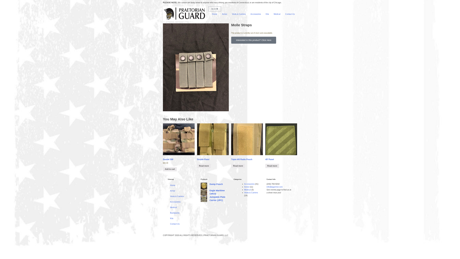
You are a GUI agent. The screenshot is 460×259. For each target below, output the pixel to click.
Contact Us (290, 14)
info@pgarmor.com (275, 187)
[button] (253, 40)
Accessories (255, 14)
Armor (224, 14)
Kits (267, 14)
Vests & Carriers (239, 14)
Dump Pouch (216, 184)
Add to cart (170, 169)
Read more (204, 166)
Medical (277, 14)
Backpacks (174, 213)
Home (214, 14)
